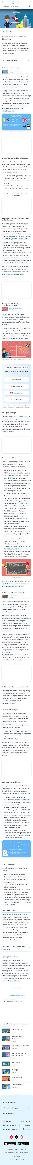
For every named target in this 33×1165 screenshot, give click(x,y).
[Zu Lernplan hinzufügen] (3, 31)
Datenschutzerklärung (25, 407)
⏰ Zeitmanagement (16, 393)
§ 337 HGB (8, 655)
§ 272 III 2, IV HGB (11, 239)
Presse (28, 1129)
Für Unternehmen (11, 1125)
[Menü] (30, 2)
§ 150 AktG (23, 239)
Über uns (8, 1121)
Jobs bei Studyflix (25, 1121)
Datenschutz (23, 1149)
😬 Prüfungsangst (16, 400)
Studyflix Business (11, 1129)
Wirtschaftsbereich (14, 981)
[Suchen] (29, 6)
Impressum (10, 1149)
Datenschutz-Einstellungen (11, 1152)
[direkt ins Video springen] (16, 122)
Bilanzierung (22, 36)
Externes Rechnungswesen (9, 36)
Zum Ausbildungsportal (13, 1108)
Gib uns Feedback (24, 1152)
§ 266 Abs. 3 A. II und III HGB (18, 338)
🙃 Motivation (16, 380)
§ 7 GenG (28, 618)
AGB (16, 1149)
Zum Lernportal (10, 1102)
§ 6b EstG (28, 734)
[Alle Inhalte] (2, 2)
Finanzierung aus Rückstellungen (13, 274)
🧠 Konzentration (16, 386)
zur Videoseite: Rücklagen (17, 995)
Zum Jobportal (10, 1113)
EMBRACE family (19, 1160)
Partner (27, 1125)
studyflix (18, 2)
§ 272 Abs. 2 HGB (22, 416)
